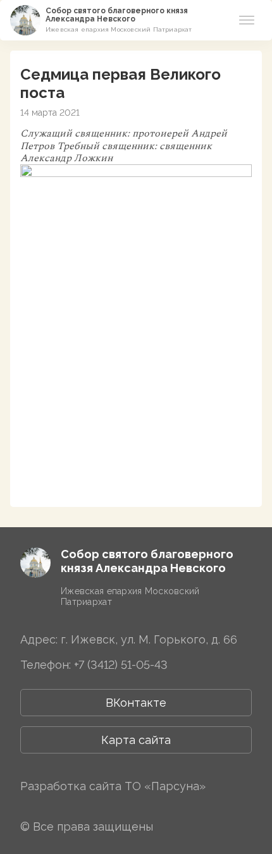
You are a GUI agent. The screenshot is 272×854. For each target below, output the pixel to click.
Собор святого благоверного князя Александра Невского (117, 14)
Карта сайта (136, 740)
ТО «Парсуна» (165, 786)
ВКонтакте (136, 702)
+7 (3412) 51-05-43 (121, 664)
